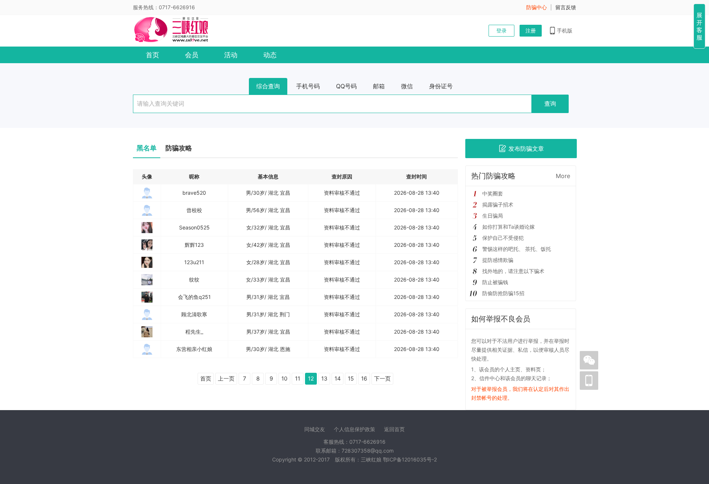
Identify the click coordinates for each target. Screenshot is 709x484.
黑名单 (147, 148)
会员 (191, 55)
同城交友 (314, 429)
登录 (501, 30)
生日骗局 (492, 215)
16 (364, 378)
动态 (270, 55)
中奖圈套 (492, 193)
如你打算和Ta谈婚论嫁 (508, 227)
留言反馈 (565, 7)
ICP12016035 (410, 459)
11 (297, 378)
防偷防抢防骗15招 (503, 293)
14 (338, 378)
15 (351, 378)
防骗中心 (536, 7)
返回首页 (394, 429)
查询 (550, 103)
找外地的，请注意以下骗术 (513, 271)
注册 (530, 30)
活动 (230, 55)
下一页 (382, 378)
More (563, 176)
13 (324, 378)
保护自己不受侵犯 (503, 238)
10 (284, 378)
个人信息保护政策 (354, 429)
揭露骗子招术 (497, 204)
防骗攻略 (178, 148)
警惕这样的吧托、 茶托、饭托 (516, 249)
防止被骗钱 (495, 282)
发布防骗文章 (526, 148)
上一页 (226, 378)
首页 (152, 55)
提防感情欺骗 (497, 260)
